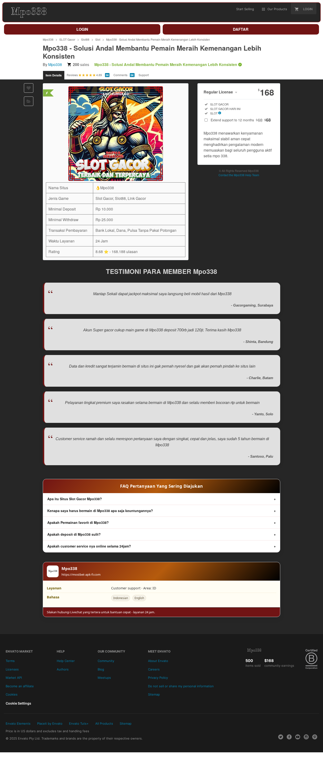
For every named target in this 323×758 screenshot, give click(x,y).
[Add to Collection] (28, 101)
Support (144, 75)
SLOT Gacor (67, 39)
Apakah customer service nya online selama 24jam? (89, 546)
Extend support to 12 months (241, 120)
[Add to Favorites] (28, 88)
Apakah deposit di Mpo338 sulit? (74, 534)
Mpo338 (48, 39)
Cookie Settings (18, 703)
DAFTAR (241, 29)
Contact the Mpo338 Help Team (238, 175)
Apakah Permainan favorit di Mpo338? (78, 522)
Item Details (54, 75)
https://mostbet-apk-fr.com (80, 574)
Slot (97, 39)
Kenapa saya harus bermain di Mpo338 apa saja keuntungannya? (100, 510)
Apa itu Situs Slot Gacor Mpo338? (74, 498)
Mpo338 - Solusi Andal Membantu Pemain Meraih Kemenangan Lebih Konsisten (158, 39)
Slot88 (85, 39)
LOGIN (82, 29)
